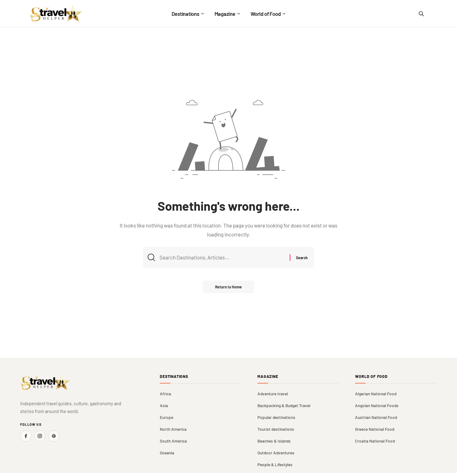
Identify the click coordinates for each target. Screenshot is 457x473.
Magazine (267, 376)
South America (173, 440)
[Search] (420, 13)
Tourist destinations (275, 429)
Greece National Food (374, 429)
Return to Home (228, 287)
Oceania (167, 452)
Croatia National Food (375, 440)
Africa (165, 393)
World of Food (371, 376)
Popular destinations (276, 417)
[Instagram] (39, 436)
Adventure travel (272, 393)
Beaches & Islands (274, 440)
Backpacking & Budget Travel (283, 405)
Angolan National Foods (377, 405)
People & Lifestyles (275, 464)
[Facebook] (25, 436)
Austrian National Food (376, 417)
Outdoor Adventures (275, 452)
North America (173, 429)
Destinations (174, 376)
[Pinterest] (53, 436)
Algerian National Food (375, 393)
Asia (164, 405)
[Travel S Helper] (56, 13)
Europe (166, 417)
